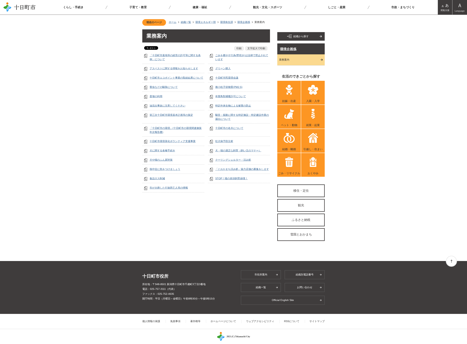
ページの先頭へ (451, 261)
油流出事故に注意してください (167, 105)
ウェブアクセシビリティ (260, 321)
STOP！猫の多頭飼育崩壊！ (231, 178)
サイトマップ (317, 321)
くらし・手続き (73, 7)
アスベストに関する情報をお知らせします (174, 68)
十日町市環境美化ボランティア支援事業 (173, 141)
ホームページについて (223, 321)
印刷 (239, 48)
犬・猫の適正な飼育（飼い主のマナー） (238, 150)
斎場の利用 (156, 96)
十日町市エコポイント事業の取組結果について (176, 77)
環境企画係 (243, 22)
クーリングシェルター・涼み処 (233, 159)
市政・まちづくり (403, 7)
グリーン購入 (223, 68)
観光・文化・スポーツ (267, 7)
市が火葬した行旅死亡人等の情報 (169, 187)
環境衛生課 (226, 22)
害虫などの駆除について (164, 87)
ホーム (172, 22)
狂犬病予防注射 (224, 141)
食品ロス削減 (157, 178)
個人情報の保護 (151, 321)
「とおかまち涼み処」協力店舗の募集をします (242, 169)
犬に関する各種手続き (162, 150)
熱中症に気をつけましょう (165, 169)
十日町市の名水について (229, 128)
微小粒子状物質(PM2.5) (228, 87)
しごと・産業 (337, 7)
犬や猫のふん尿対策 (161, 159)
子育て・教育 (138, 7)
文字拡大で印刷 (256, 48)
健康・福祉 (200, 7)
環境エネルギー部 (205, 22)
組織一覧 (186, 22)
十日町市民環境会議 (226, 77)
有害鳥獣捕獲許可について (230, 96)
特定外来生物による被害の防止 (233, 105)
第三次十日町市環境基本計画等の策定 (171, 114)
